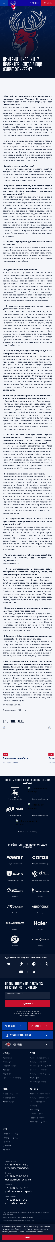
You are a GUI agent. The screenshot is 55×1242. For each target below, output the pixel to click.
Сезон (32, 1053)
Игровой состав (9, 1066)
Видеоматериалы (10, 1094)
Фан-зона (34, 1089)
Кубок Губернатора (38, 1082)
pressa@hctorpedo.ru (17, 1203)
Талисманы (34, 1106)
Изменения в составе (12, 1078)
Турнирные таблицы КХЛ (40, 1066)
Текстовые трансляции (39, 1058)
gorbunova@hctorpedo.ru (20, 1191)
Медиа (5, 1089)
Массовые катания (37, 1118)
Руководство (8, 1062)
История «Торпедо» (11, 1134)
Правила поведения (38, 1122)
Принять (27, 1237)
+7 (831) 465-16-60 (16, 1164)
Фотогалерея (8, 1102)
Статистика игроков (38, 1070)
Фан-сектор (34, 1110)
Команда (6, 1053)
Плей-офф (34, 1078)
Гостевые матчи (36, 1114)
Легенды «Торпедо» (11, 1138)
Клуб (5, 1129)
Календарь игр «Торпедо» (40, 1074)
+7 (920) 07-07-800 (16, 1187)
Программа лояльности (40, 1094)
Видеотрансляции (10, 1098)
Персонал (7, 1074)
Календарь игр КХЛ (38, 1062)
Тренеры (6, 1070)
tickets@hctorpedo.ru (18, 1179)
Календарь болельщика (40, 1098)
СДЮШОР (7, 1146)
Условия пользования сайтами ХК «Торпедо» (18, 1220)
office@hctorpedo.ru (17, 1167)
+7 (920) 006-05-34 (16, 1176)
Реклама (6, 1142)
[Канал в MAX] (34, 972)
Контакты (7, 1150)
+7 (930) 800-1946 (16, 1199)
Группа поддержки (38, 1102)
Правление (7, 1058)
